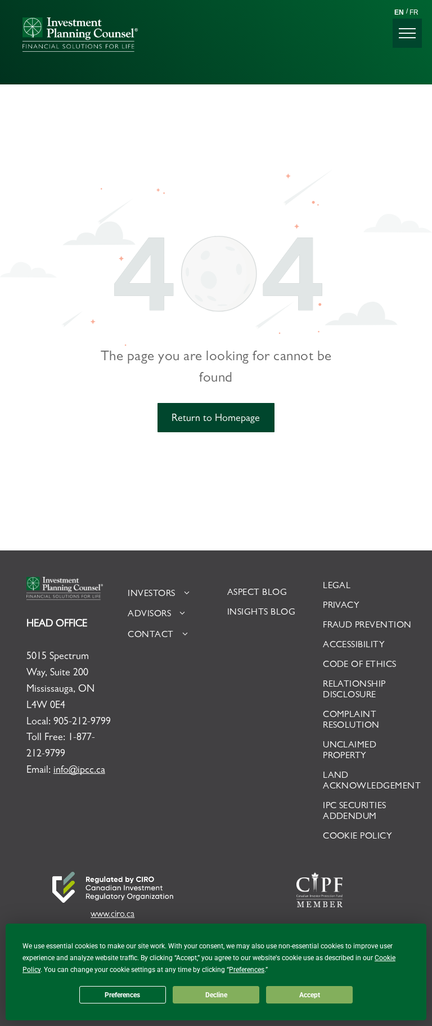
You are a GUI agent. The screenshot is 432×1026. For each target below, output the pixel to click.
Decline (216, 995)
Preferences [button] (246, 970)
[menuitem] (169, 594)
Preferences (122, 995)
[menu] (407, 33)
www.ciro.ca (112, 915)
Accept (309, 995)
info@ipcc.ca (79, 771)
